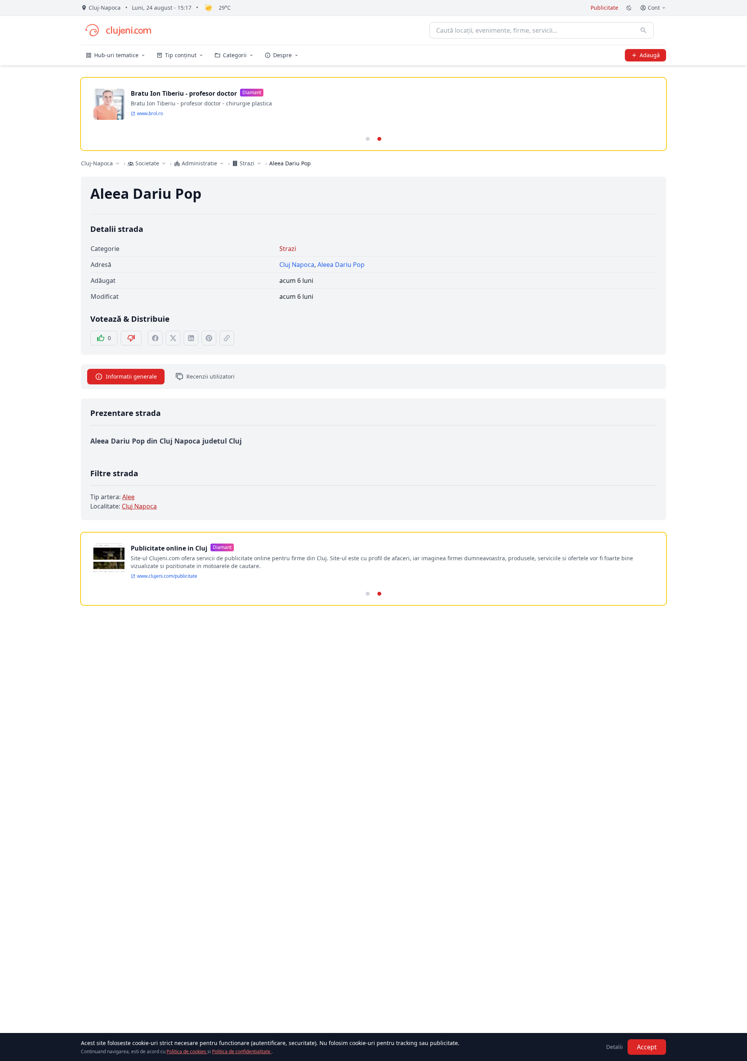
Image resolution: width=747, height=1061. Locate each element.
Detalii (614, 1046)
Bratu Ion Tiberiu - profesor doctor (184, 93)
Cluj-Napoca (97, 163)
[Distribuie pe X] (173, 338)
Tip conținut (180, 55)
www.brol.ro (150, 113)
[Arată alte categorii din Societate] (164, 163)
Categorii (235, 55)
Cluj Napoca (296, 264)
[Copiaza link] (226, 338)
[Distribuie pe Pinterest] (209, 338)
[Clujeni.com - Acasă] (118, 30)
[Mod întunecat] (629, 7)
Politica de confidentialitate (242, 1051)
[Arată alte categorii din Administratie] (222, 163)
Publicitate (604, 7)
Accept (647, 1047)
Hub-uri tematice (116, 55)
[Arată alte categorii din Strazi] (259, 163)
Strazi (287, 248)
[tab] (368, 139)
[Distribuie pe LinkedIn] (191, 338)
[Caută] (644, 30)
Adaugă (650, 55)
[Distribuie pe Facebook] (155, 338)
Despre (282, 55)
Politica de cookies (187, 1051)
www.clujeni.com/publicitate (167, 576)
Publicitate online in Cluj (169, 548)
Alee (128, 497)
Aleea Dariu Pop (341, 264)
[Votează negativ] (131, 338)
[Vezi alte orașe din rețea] (117, 163)
